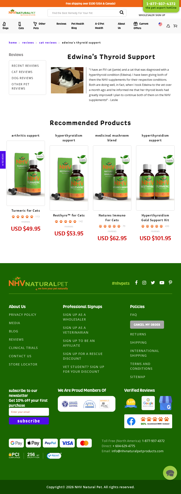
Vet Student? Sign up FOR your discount (83, 369)
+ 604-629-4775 (124, 446)
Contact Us (20, 356)
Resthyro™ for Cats (69, 215)
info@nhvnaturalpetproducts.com (138, 451)
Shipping (138, 342)
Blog (13, 331)
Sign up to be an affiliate (79, 343)
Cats (21, 28)
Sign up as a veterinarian (76, 330)
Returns (138, 334)
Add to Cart (25, 183)
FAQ (133, 314)
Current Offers (141, 26)
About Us (121, 26)
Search (121, 13)
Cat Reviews (22, 72)
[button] (170, 473)
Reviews (61, 23)
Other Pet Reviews (21, 86)
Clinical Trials (23, 348)
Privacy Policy (22, 314)
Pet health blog (77, 26)
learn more (26, 174)
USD (159, 26)
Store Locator (23, 364)
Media (14, 323)
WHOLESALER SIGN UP (152, 15)
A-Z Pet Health (99, 26)
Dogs (5, 28)
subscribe (28, 421)
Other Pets (39, 26)
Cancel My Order (147, 324)
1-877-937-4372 (153, 441)
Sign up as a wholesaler (74, 316)
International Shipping (144, 353)
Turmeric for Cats (25, 210)
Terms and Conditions (141, 366)
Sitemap (137, 377)
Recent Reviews (25, 66)
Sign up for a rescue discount (83, 356)
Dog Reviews (22, 78)
